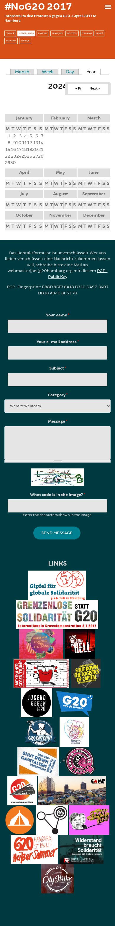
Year (94, 72)
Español (11, 40)
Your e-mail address (58, 342)
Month (22, 72)
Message (57, 421)
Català (10, 33)
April (24, 172)
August (60, 194)
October (24, 215)
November (60, 215)
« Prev (80, 88)
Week (48, 72)
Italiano (87, 33)
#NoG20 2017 (38, 6)
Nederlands (26, 33)
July (24, 194)
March (94, 118)
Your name (57, 315)
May (60, 172)
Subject (57, 368)
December (94, 215)
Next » (94, 88)
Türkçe (25, 40)
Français (57, 33)
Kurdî (99, 33)
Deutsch (72, 33)
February (60, 118)
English (42, 33)
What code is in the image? (57, 494)
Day (70, 72)
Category (58, 395)
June (93, 172)
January (24, 118)
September (93, 194)
